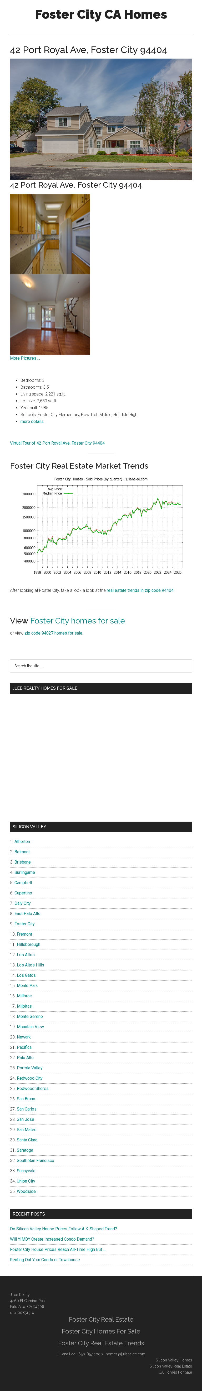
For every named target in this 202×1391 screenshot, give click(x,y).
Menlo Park (27, 985)
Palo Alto (25, 1057)
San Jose (25, 1119)
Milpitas (24, 1006)
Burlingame (24, 872)
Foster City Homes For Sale (101, 1331)
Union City (26, 1181)
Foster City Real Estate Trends (101, 1343)
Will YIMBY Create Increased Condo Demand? (52, 1239)
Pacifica (24, 1047)
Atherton (22, 841)
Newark (24, 1037)
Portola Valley (30, 1067)
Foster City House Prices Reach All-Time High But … (58, 1249)
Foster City (24, 923)
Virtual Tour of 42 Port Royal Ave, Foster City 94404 (57, 443)
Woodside (26, 1191)
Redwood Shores (33, 1088)
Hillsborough (28, 944)
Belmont (22, 851)
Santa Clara (27, 1139)
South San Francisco (35, 1160)
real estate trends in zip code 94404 (140, 590)
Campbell (23, 882)
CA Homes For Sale (175, 1372)
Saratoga (25, 1150)
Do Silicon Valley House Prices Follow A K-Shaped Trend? (63, 1228)
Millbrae (24, 995)
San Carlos (27, 1109)
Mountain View (30, 1026)
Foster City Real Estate (101, 1319)
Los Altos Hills (30, 965)
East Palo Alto (27, 913)
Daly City (22, 903)
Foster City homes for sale (77, 620)
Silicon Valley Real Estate (171, 1366)
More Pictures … (25, 358)
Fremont (24, 934)
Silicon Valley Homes (174, 1360)
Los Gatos (26, 975)
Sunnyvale (26, 1170)
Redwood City (30, 1078)
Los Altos (26, 954)
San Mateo (27, 1129)
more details (32, 421)
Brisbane (22, 862)
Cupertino (23, 892)
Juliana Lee (66, 1354)
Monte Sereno (30, 1016)
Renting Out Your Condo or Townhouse (45, 1259)
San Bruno (26, 1098)
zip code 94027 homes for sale (53, 633)
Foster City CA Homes (101, 14)
